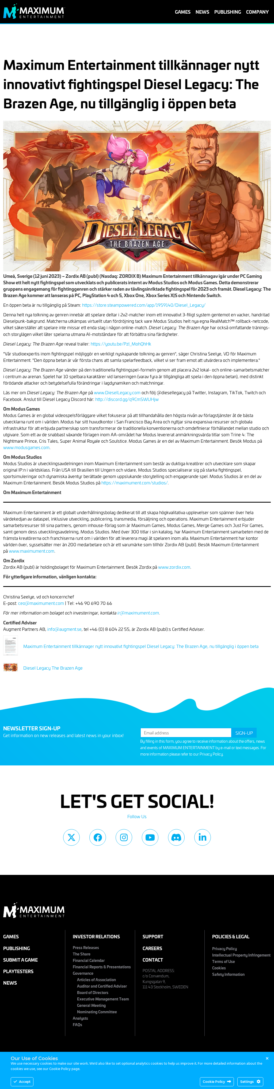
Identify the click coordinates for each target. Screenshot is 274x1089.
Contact (153, 959)
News (202, 11)
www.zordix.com (174, 567)
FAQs (77, 1024)
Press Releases (86, 947)
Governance (83, 973)
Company (257, 11)
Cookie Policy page (64, 1069)
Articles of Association (96, 979)
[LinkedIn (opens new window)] (202, 837)
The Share (81, 954)
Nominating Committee (97, 1011)
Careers (152, 948)
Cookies (219, 967)
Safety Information (228, 974)
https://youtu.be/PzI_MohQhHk (121, 344)
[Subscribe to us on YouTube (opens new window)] (150, 837)
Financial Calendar (89, 960)
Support (153, 936)
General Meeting (91, 1005)
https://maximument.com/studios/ (134, 482)
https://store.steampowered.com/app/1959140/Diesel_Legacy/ (144, 305)
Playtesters (18, 971)
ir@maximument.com (138, 613)
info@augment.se (64, 629)
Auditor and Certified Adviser (102, 986)
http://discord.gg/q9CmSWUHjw (127, 399)
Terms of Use (223, 961)
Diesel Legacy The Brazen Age (53, 668)
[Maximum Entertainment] (34, 17)
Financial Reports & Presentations (102, 966)
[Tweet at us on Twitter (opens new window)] (71, 837)
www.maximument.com (31, 551)
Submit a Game (20, 959)
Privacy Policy (211, 754)
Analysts (80, 1018)
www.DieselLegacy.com (117, 392)
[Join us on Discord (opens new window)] (176, 837)
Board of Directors (92, 992)
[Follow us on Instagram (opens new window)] (124, 837)
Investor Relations (96, 936)
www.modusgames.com (26, 447)
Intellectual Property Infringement (241, 955)
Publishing (227, 11)
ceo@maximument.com (41, 603)
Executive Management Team (103, 998)
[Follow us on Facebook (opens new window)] (97, 837)
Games (183, 11)
